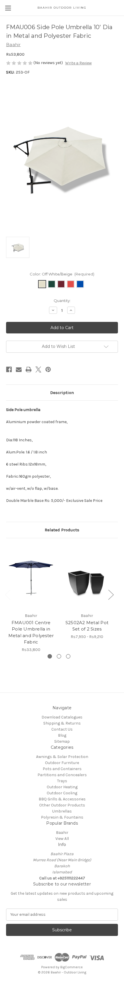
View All (62, 838)
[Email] (19, 369)
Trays (62, 780)
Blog (62, 735)
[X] (38, 369)
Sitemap (62, 741)
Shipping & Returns (62, 723)
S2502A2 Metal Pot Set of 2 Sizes (86, 626)
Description (62, 392)
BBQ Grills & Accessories (62, 799)
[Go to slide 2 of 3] (59, 656)
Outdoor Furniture (62, 762)
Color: (62, 274)
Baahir (62, 832)
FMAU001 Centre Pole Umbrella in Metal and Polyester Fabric (31, 632)
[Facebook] (9, 369)
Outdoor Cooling (62, 793)
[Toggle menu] (8, 8)
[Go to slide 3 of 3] (68, 656)
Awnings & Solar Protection (62, 756)
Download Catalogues (62, 717)
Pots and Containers (62, 768)
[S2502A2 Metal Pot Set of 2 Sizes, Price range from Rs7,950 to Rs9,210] (87, 577)
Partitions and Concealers (62, 774)
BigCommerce (71, 967)
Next (111, 594)
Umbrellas (62, 811)
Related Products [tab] (62, 529)
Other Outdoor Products (62, 805)
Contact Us (62, 729)
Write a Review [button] (78, 63)
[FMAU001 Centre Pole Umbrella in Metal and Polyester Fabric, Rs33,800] (31, 577)
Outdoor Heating (62, 787)
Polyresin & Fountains (62, 817)
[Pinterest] (48, 369)
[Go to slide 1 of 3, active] (50, 656)
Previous (7, 594)
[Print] (28, 369)
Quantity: (62, 300)
